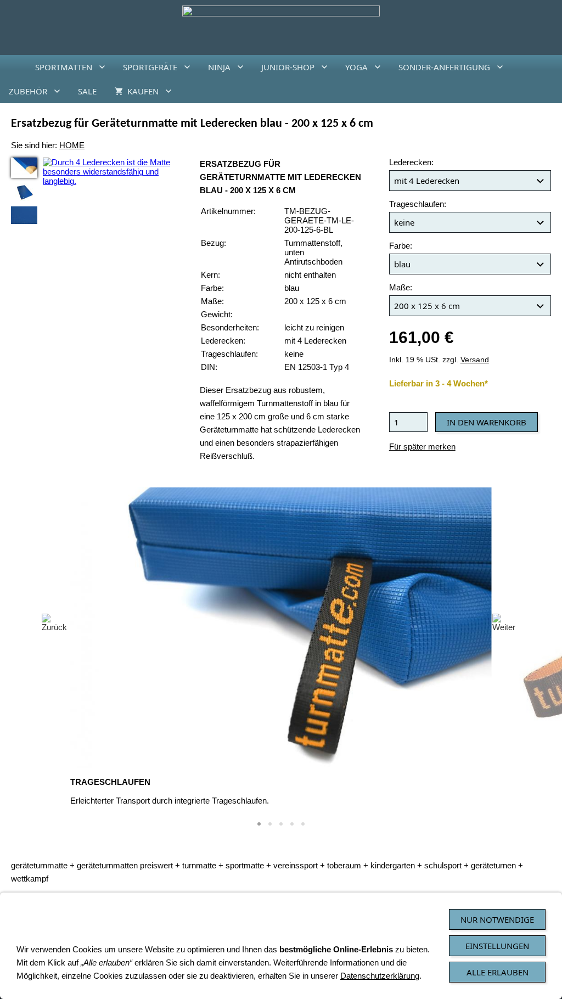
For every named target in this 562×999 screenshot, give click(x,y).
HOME (72, 145)
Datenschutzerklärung (379, 975)
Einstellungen (497, 945)
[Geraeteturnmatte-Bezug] (24, 215)
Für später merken (422, 446)
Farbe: (400, 245)
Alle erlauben (498, 972)
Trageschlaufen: (417, 204)
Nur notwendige (497, 919)
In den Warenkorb (486, 422)
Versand (474, 360)
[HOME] (13, 67)
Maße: (400, 287)
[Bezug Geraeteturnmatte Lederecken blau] (24, 168)
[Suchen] (549, 91)
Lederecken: (411, 162)
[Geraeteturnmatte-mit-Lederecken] (24, 192)
